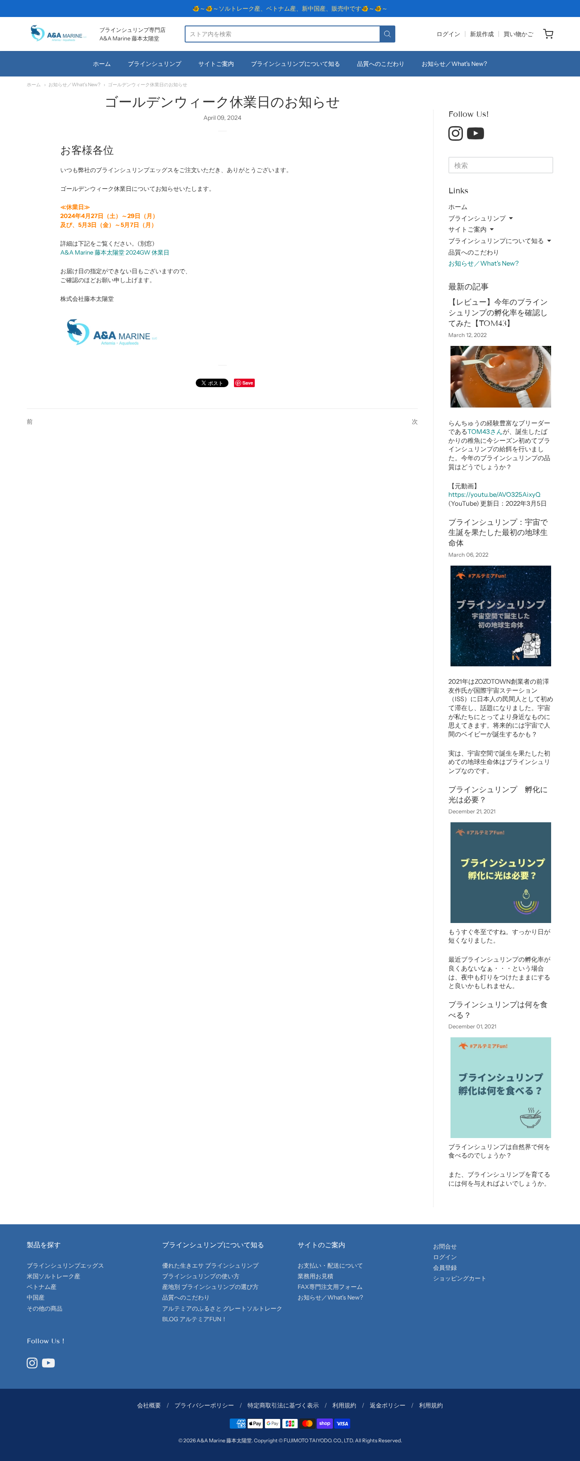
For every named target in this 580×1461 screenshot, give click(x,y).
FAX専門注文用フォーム (330, 1287)
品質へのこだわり (381, 64)
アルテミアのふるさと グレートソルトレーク (222, 1308)
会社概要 (149, 1405)
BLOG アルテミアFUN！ (194, 1319)
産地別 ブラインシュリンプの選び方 (210, 1287)
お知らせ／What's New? (454, 64)
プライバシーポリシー (204, 1405)
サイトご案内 (216, 64)
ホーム (102, 64)
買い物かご (518, 34)
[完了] (387, 33)
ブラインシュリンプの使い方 (200, 1276)
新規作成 (482, 34)
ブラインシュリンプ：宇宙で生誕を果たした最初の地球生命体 (498, 533)
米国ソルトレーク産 (53, 1276)
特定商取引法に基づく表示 (283, 1405)
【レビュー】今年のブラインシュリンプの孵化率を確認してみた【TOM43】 (498, 312)
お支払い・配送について (330, 1265)
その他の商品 (44, 1308)
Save (247, 382)
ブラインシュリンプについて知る (295, 64)
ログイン (448, 34)
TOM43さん (485, 432)
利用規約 (344, 1405)
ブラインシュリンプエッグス (65, 1265)
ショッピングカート (460, 1278)
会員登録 (445, 1267)
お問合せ (445, 1246)
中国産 (36, 1297)
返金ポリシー (387, 1405)
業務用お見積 (315, 1276)
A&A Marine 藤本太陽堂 (224, 1440)
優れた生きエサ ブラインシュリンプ (210, 1265)
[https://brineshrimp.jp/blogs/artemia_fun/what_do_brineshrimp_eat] (500, 1138)
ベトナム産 (41, 1287)
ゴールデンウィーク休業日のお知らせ (147, 85)
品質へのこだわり (186, 1297)
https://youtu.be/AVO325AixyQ (494, 494)
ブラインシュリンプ (154, 64)
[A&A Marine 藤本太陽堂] (58, 34)
